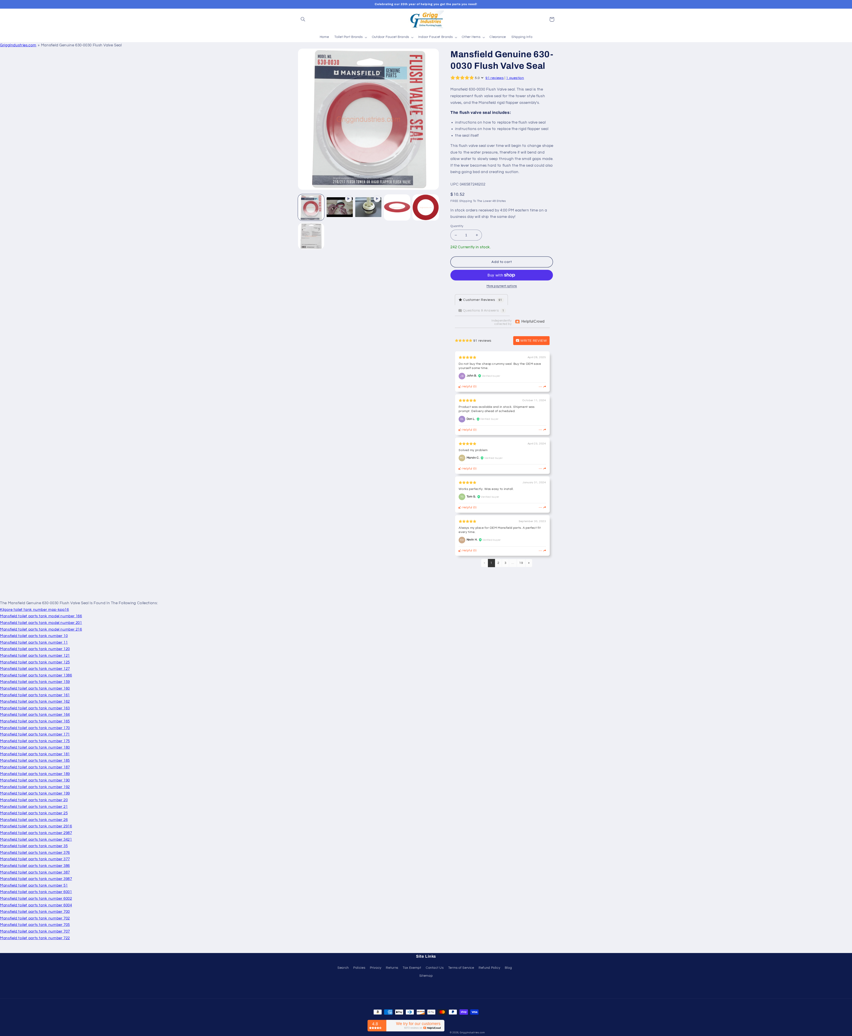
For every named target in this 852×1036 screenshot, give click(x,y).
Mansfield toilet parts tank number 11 (34, 643)
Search (343, 967)
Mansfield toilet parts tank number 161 (35, 695)
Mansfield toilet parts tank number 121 (35, 656)
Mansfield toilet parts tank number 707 (35, 931)
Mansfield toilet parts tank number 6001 (36, 892)
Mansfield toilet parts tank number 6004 (36, 905)
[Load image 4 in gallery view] (311, 236)
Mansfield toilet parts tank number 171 (35, 734)
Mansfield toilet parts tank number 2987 (36, 833)
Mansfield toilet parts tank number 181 (35, 754)
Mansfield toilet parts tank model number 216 (41, 629)
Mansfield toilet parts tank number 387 (35, 872)
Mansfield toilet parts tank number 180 (35, 748)
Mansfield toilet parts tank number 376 (35, 853)
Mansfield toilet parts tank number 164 (35, 715)
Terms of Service (461, 967)
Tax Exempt (412, 967)
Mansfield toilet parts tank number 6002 (36, 899)
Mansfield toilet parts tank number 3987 (36, 879)
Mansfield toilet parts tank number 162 (35, 702)
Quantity (456, 226)
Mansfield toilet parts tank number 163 (35, 708)
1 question (515, 78)
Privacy (375, 967)
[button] (303, 19)
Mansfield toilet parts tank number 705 (35, 925)
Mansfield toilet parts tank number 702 (35, 918)
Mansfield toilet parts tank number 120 (35, 649)
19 (521, 562)
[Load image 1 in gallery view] (311, 207)
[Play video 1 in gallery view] (340, 207)
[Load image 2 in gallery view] (397, 207)
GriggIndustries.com (18, 45)
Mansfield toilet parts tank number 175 (35, 741)
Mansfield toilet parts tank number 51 (34, 886)
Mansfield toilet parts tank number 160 (35, 689)
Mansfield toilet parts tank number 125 (35, 662)
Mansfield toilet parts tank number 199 (35, 793)
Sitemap (426, 975)
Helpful (467, 386)
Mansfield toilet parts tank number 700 (35, 912)
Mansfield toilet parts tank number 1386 (36, 675)
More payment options (502, 286)
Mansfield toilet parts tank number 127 (35, 669)
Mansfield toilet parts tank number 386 (35, 866)
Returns (392, 967)
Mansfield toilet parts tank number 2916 (36, 826)
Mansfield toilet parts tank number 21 (34, 807)
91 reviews (494, 78)
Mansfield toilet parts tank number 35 (34, 846)
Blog (508, 967)
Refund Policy (489, 967)
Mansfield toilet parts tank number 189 (35, 774)
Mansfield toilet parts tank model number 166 (41, 616)
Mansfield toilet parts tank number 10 (34, 636)
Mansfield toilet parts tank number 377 (35, 859)
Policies (359, 967)
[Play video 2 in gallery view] (368, 207)
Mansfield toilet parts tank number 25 (34, 813)
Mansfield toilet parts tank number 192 (35, 787)
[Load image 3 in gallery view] (425, 207)
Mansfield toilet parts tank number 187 (35, 767)
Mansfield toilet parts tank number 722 (35, 938)
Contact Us (435, 967)
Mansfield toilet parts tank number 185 (35, 761)
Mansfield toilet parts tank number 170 (35, 728)
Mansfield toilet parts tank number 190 (35, 780)
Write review (533, 340)
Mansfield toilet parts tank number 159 (35, 682)
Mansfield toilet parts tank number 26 (34, 820)
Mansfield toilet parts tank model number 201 (41, 623)
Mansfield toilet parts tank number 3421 (36, 840)
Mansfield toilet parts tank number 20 (34, 800)
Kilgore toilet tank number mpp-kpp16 (34, 610)
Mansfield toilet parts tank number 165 (35, 721)
